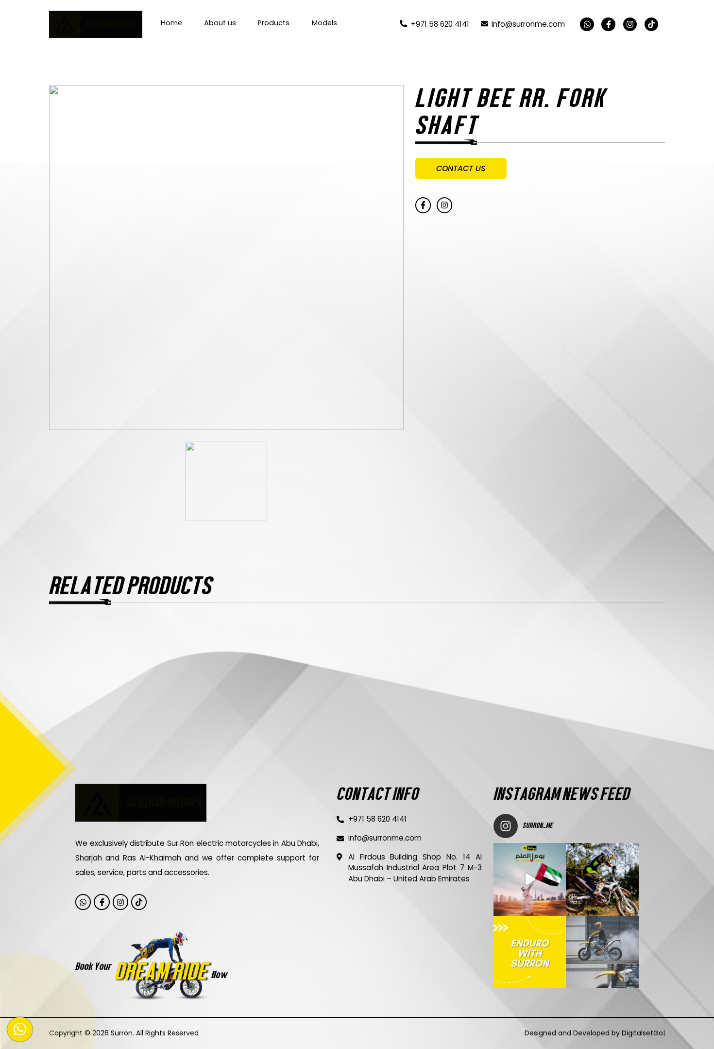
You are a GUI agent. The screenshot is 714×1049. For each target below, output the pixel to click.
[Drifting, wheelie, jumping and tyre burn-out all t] (602, 879)
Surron (122, 1033)
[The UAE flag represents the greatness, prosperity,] (529, 879)
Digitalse (648, 1033)
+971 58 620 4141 (440, 24)
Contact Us (461, 168)
